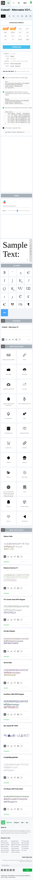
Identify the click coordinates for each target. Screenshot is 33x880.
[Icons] (26, 16)
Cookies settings (15, 852)
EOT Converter (25, 843)
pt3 (13, 36)
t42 (5, 39)
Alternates (17, 66)
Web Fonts (9, 822)
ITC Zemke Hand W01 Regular (14, 599)
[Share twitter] (8, 870)
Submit (27, 870)
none (27, 39)
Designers (16, 822)
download (16, 47)
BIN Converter (4, 846)
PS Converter (24, 846)
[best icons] (3, 530)
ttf (5, 29)
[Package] (22, 16)
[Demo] (13, 16)
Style (22, 822)
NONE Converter (15, 850)
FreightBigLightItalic (11, 757)
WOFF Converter (5, 844)
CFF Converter (4, 848)
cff (27, 36)
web (13, 29)
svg (20, 29)
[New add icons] (3, 346)
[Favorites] (8, 16)
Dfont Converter (5, 850)
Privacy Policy (4, 852)
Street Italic (8, 663)
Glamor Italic (8, 536)
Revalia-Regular (9, 631)
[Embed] (16, 339)
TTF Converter (25, 841)
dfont (20, 39)
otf (20, 32)
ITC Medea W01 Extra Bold (13, 789)
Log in (24, 3)
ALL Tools (23, 850)
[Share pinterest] (11, 870)
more (4, 312)
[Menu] (19, 3)
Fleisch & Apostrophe (15, 63)
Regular (12, 56)
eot (27, 29)
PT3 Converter (15, 846)
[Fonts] (30, 16)
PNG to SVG (4, 841)
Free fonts (3, 3)
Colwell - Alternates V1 (10, 327)
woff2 (13, 32)
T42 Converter (15, 848)
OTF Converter (5, 843)
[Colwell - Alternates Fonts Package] (3, 321)
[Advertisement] (16, 164)
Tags (27, 822)
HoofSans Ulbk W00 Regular (14, 694)
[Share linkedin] (14, 870)
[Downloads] (9, 339)
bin (5, 36)
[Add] (3, 16)
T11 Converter (25, 848)
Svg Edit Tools (14, 841)
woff (5, 32)
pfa (27, 32)
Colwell (12, 66)
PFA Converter (25, 844)
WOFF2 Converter (15, 844)
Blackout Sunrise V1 (11, 568)
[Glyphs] (17, 16)
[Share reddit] (5, 870)
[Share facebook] (2, 870)
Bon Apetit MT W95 (11, 726)
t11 (13, 39)
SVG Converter (15, 843)
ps (20, 36)
